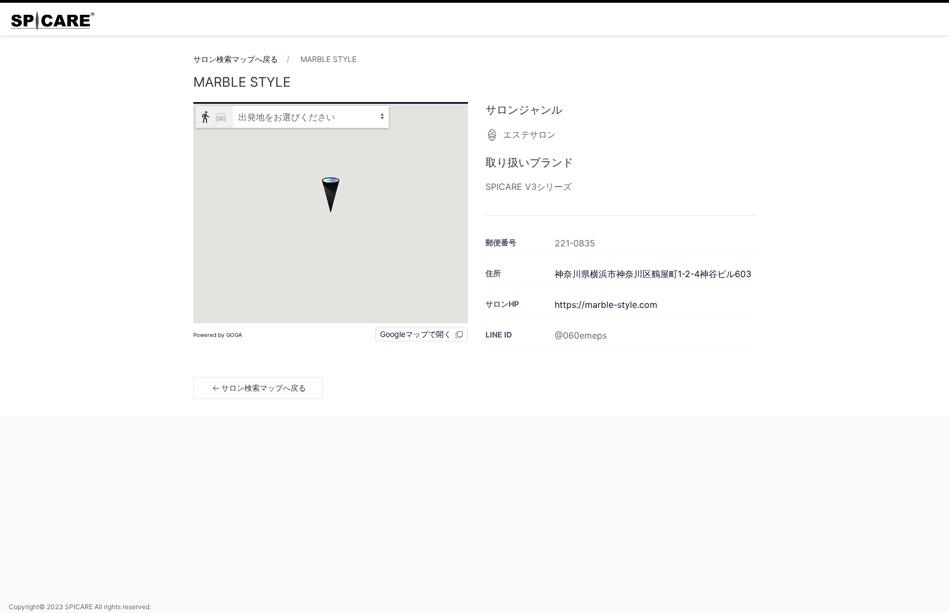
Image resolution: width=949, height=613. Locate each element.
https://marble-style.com (606, 304)
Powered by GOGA (217, 334)
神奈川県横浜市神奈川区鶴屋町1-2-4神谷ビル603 (653, 273)
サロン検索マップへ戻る (235, 59)
